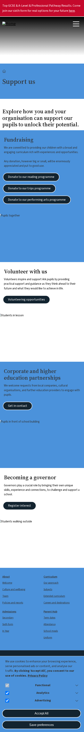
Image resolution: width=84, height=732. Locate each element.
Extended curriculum (54, 596)
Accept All (41, 713)
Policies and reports (12, 602)
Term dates (49, 617)
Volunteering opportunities (26, 299)
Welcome (7, 583)
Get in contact (17, 406)
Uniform (48, 637)
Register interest (19, 505)
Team (5, 596)
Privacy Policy (37, 676)
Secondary (7, 617)
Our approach (51, 583)
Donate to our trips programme (29, 188)
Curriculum (50, 577)
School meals (51, 631)
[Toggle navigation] (76, 23)
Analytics (42, 693)
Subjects (48, 589)
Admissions (9, 612)
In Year (5, 631)
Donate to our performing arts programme (37, 200)
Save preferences (41, 725)
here (72, 11)
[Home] (18, 23)
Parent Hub (50, 612)
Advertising (43, 700)
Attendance (49, 624)
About (6, 577)
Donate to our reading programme (31, 177)
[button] (76, 685)
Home (4, 71)
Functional (42, 685)
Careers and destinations (57, 602)
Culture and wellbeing (13, 589)
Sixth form (7, 624)
